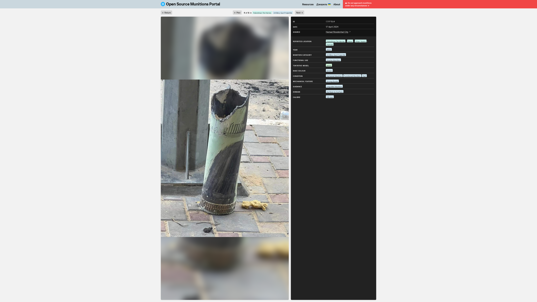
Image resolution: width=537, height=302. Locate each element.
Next (299, 12)
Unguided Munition (334, 86)
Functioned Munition (352, 75)
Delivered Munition (334, 75)
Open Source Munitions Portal (193, 4)
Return (166, 12)
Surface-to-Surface (335, 91)
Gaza (350, 41)
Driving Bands (332, 81)
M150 (329, 65)
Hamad (330, 44)
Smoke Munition (333, 60)
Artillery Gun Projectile (283, 12)
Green (329, 70)
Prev (237, 12)
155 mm (330, 96)
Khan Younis (361, 41)
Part (364, 75)
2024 (329, 49)
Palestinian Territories (262, 12)
